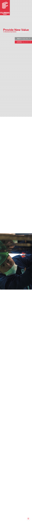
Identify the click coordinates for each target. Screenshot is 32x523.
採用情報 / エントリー (23, 42)
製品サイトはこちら (22, 38)
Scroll (16, 521)
